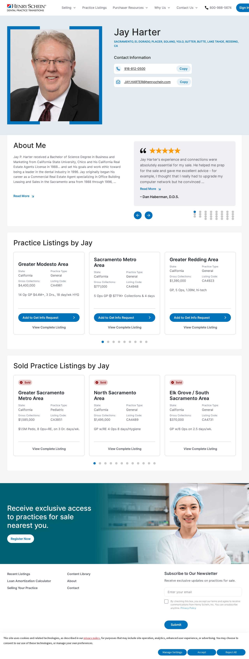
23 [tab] (227, 216)
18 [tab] (200, 216)
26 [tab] (211, 219)
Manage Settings (172, 652)
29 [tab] (227, 219)
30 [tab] (233, 219)
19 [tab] (205, 216)
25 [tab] (205, 219)
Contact (73, 588)
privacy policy (92, 638)
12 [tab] (211, 214)
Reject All (231, 652)
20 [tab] (211, 216)
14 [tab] (222, 214)
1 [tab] (194, 212)
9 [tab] (194, 214)
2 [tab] (200, 212)
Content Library (78, 574)
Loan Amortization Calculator (29, 581)
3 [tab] (205, 212)
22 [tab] (222, 216)
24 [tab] (233, 216)
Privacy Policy (188, 608)
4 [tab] (211, 212)
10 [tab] (200, 214)
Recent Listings (18, 574)
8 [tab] (233, 212)
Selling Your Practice (22, 588)
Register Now (21, 539)
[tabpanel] (185, 173)
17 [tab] (194, 216)
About (71, 581)
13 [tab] (216, 214)
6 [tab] (222, 212)
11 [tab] (205, 214)
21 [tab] (216, 216)
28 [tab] (222, 219)
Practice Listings (94, 8)
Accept (202, 652)
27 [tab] (216, 219)
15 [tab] (227, 214)
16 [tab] (233, 214)
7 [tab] (227, 212)
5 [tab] (216, 212)
